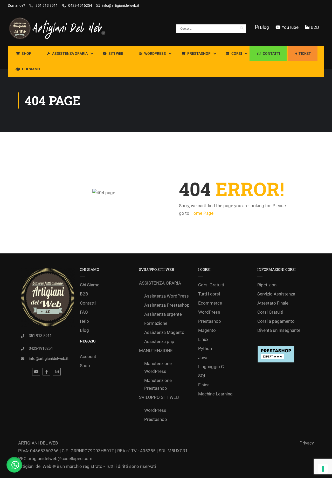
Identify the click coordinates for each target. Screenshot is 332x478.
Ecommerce (210, 303)
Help (84, 321)
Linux (203, 339)
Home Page (201, 213)
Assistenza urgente (163, 314)
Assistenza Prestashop (167, 305)
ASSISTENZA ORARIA (70, 53)
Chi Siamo (31, 69)
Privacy (307, 443)
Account (88, 356)
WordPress (155, 53)
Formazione (155, 323)
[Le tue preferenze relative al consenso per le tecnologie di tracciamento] (323, 469)
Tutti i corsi (209, 294)
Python (205, 348)
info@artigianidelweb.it (120, 5)
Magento (207, 330)
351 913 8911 (47, 5)
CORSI (236, 53)
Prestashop (199, 53)
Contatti (271, 53)
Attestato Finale (272, 303)
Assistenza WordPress (166, 296)
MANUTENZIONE (156, 350)
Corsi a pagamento (276, 321)
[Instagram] (57, 371)
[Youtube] (36, 371)
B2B (315, 27)
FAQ (84, 312)
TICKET (305, 53)
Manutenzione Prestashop (158, 384)
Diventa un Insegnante (278, 330)
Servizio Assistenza (276, 294)
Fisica (204, 384)
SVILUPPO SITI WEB (159, 397)
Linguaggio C (211, 366)
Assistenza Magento (164, 332)
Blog (264, 27)
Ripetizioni (267, 284)
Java (202, 357)
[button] (14, 465)
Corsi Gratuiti (211, 284)
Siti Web (115, 53)
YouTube (290, 27)
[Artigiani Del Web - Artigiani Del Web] (62, 28)
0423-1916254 (80, 5)
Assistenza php (159, 341)
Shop (26, 53)
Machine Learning (215, 393)
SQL (202, 375)
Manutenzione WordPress (158, 367)
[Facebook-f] (46, 371)
